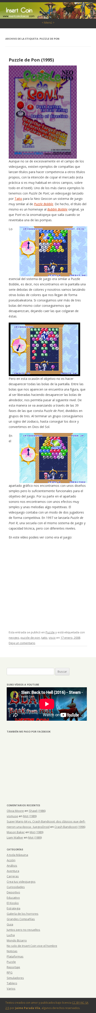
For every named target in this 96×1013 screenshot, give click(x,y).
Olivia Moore (15, 811)
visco (52, 638)
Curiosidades (16, 887)
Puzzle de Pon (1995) (31, 60)
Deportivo (13, 892)
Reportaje (13, 967)
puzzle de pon (30, 638)
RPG (10, 972)
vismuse (12, 816)
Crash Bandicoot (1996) (69, 827)
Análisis (12, 866)
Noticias (12, 951)
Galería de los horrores (22, 914)
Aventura (13, 871)
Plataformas (15, 956)
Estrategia (13, 908)
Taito (18, 198)
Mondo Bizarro (17, 940)
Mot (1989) (30, 816)
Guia (10, 924)
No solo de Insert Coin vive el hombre (32, 946)
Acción (11, 860)
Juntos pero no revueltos (23, 930)
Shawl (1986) (37, 811)
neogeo (14, 638)
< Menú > (48, 22)
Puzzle (50, 632)
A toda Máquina (17, 855)
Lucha (11, 935)
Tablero (12, 983)
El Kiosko (13, 903)
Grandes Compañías (21, 919)
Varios (11, 988)
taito (44, 638)
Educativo (13, 898)
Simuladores (15, 978)
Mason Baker (16, 832)
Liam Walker (15, 837)
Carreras (13, 876)
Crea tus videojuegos (21, 882)
